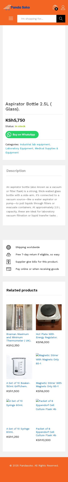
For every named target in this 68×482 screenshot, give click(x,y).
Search (60, 18)
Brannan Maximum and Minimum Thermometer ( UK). (18, 337)
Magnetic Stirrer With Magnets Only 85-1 (49, 385)
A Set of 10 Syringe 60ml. (17, 430)
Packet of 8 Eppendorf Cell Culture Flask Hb (46, 432)
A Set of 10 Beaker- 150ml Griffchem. (18, 385)
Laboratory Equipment (19, 148)
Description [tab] (16, 170)
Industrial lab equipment (35, 144)
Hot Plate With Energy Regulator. (46, 336)
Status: (9, 126)
